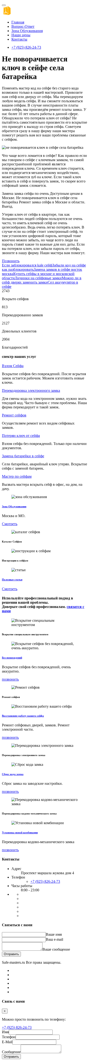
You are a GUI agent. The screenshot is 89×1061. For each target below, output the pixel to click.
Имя (5, 1032)
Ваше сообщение (56, 949)
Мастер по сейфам (17, 476)
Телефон (9, 1037)
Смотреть (9, 524)
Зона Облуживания (27, 31)
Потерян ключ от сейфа (21, 436)
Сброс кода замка (12, 774)
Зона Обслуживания (14, 506)
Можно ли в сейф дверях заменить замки (41, 280)
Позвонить (10, 261)
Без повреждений (12, 657)
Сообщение (11, 1052)
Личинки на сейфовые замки (38, 278)
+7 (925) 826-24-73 (26, 47)
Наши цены (20, 35)
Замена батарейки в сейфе (23, 456)
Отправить (11, 954)
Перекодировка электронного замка (31, 390)
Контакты (19, 39)
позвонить (10, 679)
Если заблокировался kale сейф (27, 265)
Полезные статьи (12, 579)
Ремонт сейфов (14, 415)
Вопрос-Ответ (22, 26)
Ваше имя (54, 934)
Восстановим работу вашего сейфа (23, 715)
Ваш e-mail (54, 939)
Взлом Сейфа (12, 366)
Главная (17, 22)
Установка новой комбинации (20, 832)
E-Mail (7, 1042)
